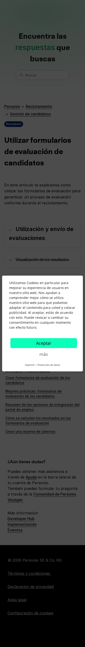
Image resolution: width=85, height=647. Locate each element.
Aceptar (43, 343)
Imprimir (30, 364)
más (43, 354)
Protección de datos (49, 364)
